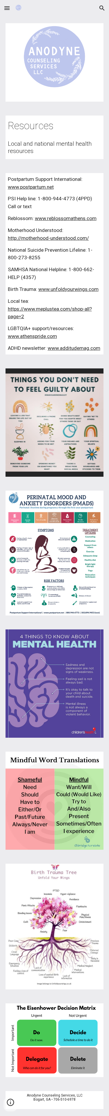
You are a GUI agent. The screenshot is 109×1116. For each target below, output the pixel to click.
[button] (7, 8)
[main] (55, 126)
